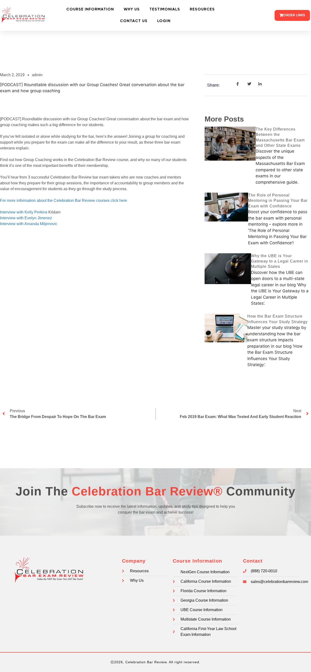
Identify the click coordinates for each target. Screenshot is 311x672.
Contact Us (133, 21)
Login (164, 21)
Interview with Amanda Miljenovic (28, 224)
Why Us (132, 9)
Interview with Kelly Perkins (24, 212)
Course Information (90, 9)
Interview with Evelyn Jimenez (26, 218)
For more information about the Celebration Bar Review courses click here (63, 200)
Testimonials (164, 9)
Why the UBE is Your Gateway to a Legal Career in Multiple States (279, 261)
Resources (202, 9)
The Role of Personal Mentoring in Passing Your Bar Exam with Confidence (278, 200)
